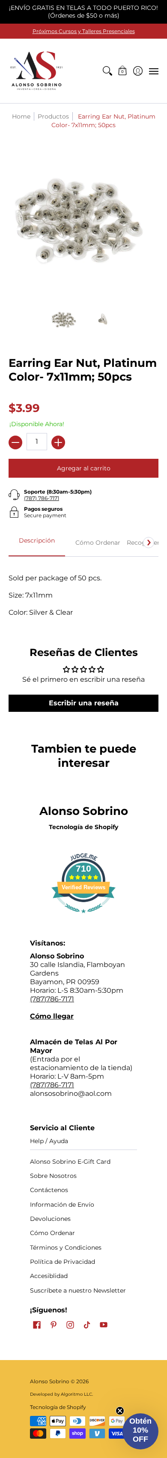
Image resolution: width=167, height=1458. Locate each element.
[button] (122, 71)
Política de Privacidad (62, 1262)
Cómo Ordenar (52, 1233)
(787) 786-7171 (41, 498)
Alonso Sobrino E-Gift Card (70, 1161)
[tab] (37, 543)
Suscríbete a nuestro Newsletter (78, 1290)
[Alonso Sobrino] (36, 71)
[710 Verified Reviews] (83, 917)
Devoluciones (50, 1219)
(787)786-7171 (52, 999)
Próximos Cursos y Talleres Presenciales (84, 31)
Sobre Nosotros (53, 1176)
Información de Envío (62, 1204)
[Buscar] (107, 71)
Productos (53, 116)
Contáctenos (49, 1190)
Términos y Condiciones (65, 1247)
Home (21, 116)
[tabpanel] (83, 590)
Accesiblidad (49, 1276)
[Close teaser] (120, 1410)
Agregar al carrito (83, 468)
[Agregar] (58, 442)
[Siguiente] (148, 542)
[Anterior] (18, 542)
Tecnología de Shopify (83, 827)
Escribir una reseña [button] (84, 703)
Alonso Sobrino (49, 1381)
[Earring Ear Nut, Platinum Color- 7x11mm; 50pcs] (65, 320)
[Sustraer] (15, 442)
